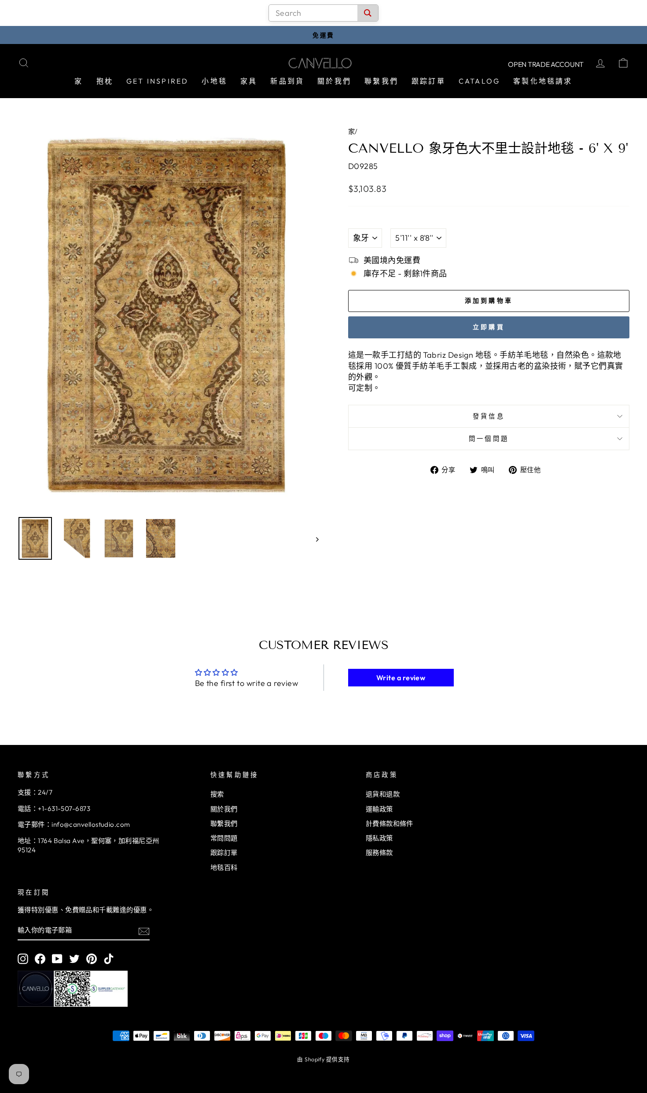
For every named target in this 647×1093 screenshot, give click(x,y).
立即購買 (489, 327)
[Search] (367, 13)
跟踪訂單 (428, 81)
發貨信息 (489, 416)
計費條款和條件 (389, 823)
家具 (248, 81)
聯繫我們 (381, 81)
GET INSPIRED (157, 81)
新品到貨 (287, 81)
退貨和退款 (383, 794)
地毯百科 (224, 867)
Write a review (400, 677)
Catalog (479, 81)
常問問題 (224, 838)
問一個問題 (489, 439)
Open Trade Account (546, 64)
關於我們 (334, 81)
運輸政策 (379, 809)
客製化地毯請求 (542, 81)
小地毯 (214, 81)
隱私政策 (379, 838)
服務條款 (379, 852)
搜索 (217, 794)
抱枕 (104, 81)
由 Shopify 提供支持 (323, 1059)
